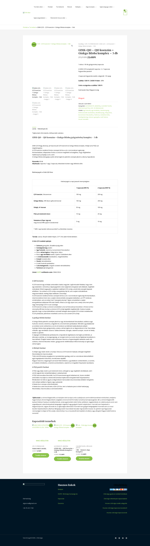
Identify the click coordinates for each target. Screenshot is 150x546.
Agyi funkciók (87, 110)
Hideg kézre (108, 112)
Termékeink (60, 7)
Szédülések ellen (105, 115)
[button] (72, 45)
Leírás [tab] (34, 129)
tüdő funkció (104, 117)
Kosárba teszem (84, 458)
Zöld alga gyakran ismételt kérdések (115, 494)
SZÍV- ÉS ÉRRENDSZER (91, 44)
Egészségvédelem (39, 18)
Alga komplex (90, 7)
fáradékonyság (100, 112)
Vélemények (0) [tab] (42, 129)
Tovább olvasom (40, 455)
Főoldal (50, 7)
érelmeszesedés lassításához (86, 112)
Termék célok (38, 7)
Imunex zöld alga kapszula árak (117, 513)
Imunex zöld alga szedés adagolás (116, 503)
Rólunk (69, 7)
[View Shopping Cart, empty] (125, 12)
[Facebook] (115, 538)
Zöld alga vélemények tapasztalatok (115, 499)
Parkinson (97, 115)
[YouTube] (123, 538)
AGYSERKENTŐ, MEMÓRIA (93, 106)
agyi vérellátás (95, 110)
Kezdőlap (81, 44)
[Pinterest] (126, 538)
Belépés (78, 7)
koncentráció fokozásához (85, 115)
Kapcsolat (61, 499)
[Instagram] (119, 538)
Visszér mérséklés (83, 119)
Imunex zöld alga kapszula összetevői (115, 508)
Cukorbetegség (104, 110)
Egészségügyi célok (106, 7)
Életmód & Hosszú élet (58, 18)
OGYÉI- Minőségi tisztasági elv (68, 494)
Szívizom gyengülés (94, 117)
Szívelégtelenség (83, 117)
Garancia (61, 503)
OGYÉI (39, 272)
